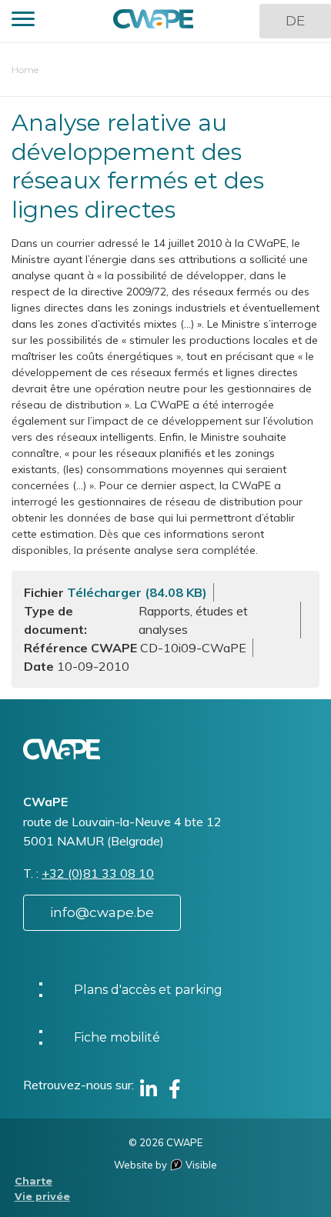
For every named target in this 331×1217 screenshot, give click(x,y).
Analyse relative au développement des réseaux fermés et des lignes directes (138, 166)
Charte (33, 1181)
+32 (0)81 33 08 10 (98, 873)
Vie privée (42, 1196)
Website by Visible (165, 1165)
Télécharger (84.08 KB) (137, 592)
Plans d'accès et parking (148, 989)
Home (25, 69)
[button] (23, 21)
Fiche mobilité (117, 1037)
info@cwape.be (102, 912)
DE (295, 20)
